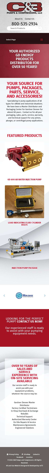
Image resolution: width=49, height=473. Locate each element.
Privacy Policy (14, 454)
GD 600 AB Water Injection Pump (24, 179)
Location (29, 457)
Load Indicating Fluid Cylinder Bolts (24, 223)
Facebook (20, 457)
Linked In (36, 454)
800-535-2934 (25, 23)
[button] (45, 295)
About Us (19, 19)
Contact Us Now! (29, 321)
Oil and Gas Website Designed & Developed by (22, 466)
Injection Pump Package (24, 268)
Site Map (27, 454)
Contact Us (29, 19)
